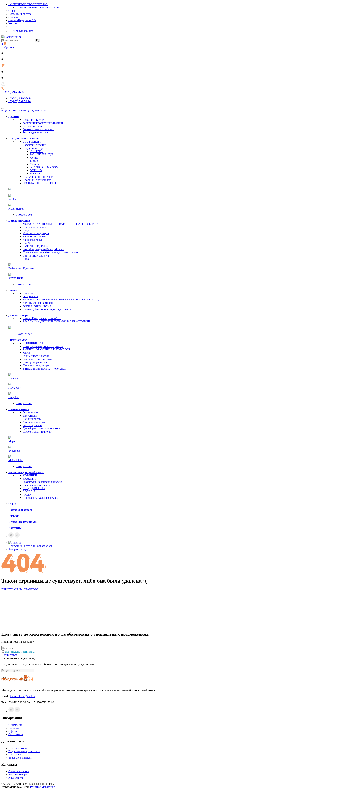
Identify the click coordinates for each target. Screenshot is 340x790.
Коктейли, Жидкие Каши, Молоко (43, 249)
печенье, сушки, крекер (37, 305)
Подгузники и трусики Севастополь (30, 545)
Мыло (26, 352)
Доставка (14, 727)
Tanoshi (34, 160)
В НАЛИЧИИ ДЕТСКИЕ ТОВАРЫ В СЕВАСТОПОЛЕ (57, 321)
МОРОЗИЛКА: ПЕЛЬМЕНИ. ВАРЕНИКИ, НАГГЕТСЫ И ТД (61, 223)
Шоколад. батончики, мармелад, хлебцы (47, 309)
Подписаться (9, 654)
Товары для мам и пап (36, 132)
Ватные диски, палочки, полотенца (44, 368)
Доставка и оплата (19, 13)
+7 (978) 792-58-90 (19, 101)
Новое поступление (35, 226)
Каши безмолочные (34, 236)
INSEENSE (36, 151)
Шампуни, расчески (35, 362)
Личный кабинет (22, 30)
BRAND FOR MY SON (44, 167)
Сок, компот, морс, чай (36, 255)
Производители (17, 748)
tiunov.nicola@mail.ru (22, 696)
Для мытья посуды (34, 421)
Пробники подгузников (37, 179)
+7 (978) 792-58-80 (12, 92)
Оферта (13, 731)
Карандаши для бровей (36, 484)
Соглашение (15, 734)
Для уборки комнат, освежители (42, 428)
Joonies (34, 157)
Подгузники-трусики (35, 148)
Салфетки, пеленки (34, 144)
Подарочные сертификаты (24, 751)
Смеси (26, 242)
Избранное (8, 45)
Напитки (28, 293)
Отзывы (13, 17)
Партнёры (14, 754)
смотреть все (30, 296)
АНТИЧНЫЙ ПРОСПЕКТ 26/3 (28, 4)
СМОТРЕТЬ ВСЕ (33, 119)
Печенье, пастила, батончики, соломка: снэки (50, 252)
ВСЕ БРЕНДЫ (32, 141)
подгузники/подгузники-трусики (43, 122)
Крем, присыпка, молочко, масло (43, 346)
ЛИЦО (27, 494)
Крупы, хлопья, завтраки (38, 302)
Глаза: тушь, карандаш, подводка (42, 481)
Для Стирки (30, 415)
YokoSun (35, 163)
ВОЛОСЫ (29, 491)
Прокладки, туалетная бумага (40, 497)
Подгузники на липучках (38, 176)
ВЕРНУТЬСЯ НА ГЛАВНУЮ (19, 589)
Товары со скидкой (20, 757)
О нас (11, 10)
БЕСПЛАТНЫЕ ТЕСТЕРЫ (39, 183)
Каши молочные (32, 239)
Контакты (14, 23)
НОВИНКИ (30, 475)
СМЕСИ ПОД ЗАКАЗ (36, 246)
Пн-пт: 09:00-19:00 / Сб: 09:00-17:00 (37, 7)
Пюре (26, 230)
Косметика (29, 478)
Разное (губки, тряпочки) (38, 431)
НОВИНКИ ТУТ (33, 343)
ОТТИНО (36, 170)
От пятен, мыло (32, 425)
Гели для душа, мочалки (37, 358)
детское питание (32, 126)
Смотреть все (24, 214)
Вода (26, 258)
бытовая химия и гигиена (38, 129)
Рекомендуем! (31, 412)
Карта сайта (15, 777)
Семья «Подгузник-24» (22, 20)
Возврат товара (17, 774)
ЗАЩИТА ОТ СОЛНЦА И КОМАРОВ (46, 349)
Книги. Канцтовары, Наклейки (42, 318)
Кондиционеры (32, 418)
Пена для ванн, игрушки (37, 365)
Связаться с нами (18, 771)
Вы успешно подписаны (20, 651)
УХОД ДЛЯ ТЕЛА (34, 488)
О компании (15, 724)
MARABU (36, 173)
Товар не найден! (18, 549)
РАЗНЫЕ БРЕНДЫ (41, 154)
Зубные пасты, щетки (36, 355)
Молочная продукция (36, 233)
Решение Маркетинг (42, 786)
